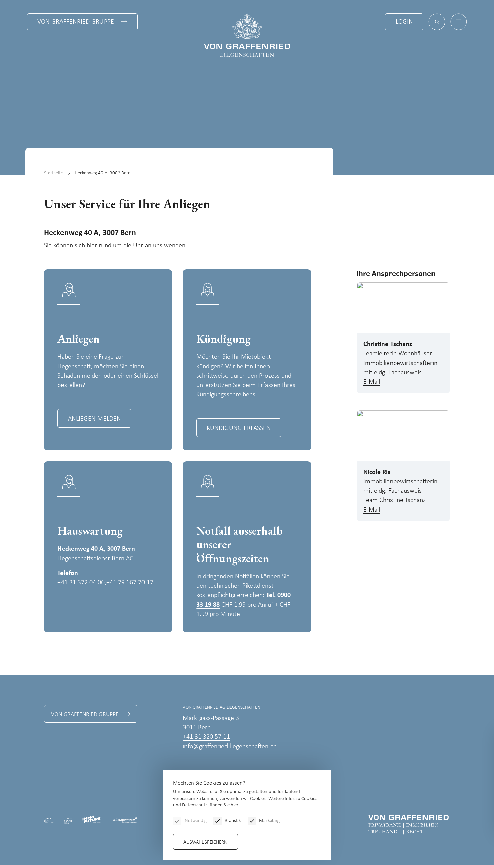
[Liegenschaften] (247, 35)
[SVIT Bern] (68, 820)
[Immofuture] (92, 820)
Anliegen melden (94, 419)
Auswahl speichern (205, 842)
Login (404, 22)
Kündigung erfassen (239, 428)
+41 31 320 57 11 (206, 737)
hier (234, 805)
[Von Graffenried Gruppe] (408, 824)
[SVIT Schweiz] (50, 820)
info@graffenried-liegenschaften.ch (230, 746)
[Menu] (458, 21)
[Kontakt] (455, 819)
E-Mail (371, 382)
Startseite (53, 173)
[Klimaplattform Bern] (125, 820)
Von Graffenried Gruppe (75, 22)
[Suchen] (436, 21)
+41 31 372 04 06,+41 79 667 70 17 (105, 582)
